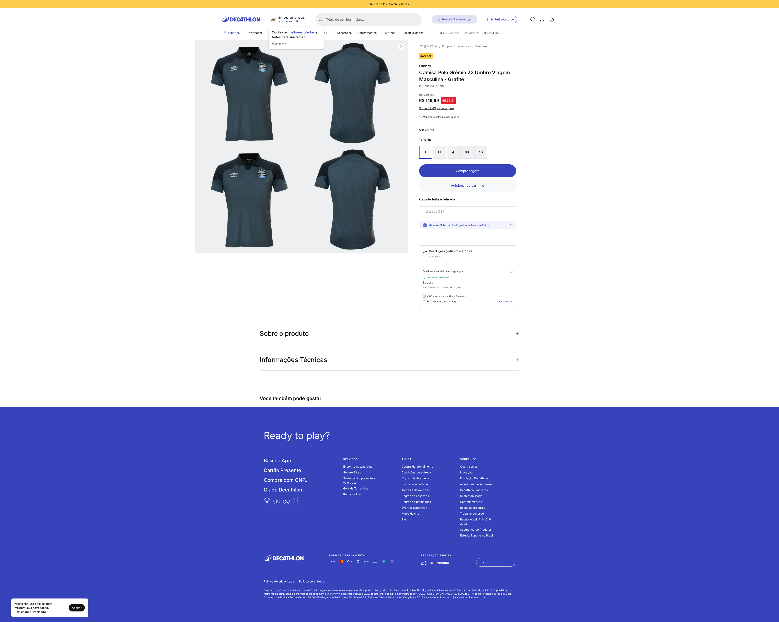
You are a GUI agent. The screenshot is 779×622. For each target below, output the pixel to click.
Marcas (390, 32)
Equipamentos (367, 32)
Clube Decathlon (449, 32)
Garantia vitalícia (471, 501)
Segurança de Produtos (476, 529)
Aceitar (77, 607)
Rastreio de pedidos (415, 484)
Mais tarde (279, 44)
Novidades (256, 32)
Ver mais (503, 301)
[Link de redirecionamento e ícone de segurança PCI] (432, 562)
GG (467, 152)
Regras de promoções (416, 501)
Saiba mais (435, 256)
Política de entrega (311, 581)
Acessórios (344, 32)
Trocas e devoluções (415, 490)
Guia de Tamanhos (355, 488)
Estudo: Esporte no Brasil (476, 535)
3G (481, 152)
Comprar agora (468, 171)
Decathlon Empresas (474, 490)
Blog (405, 519)
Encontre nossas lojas (357, 466)
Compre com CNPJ (286, 480)
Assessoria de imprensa (476, 484)
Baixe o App (277, 461)
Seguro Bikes (352, 472)
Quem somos (469, 466)
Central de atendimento (417, 466)
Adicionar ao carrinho (467, 185)
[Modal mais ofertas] (511, 271)
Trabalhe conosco (472, 513)
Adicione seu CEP (288, 21)
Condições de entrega (416, 472)
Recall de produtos (472, 507)
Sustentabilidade (471, 496)
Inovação (466, 472)
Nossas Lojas (491, 32)
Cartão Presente (282, 470)
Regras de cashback (415, 496)
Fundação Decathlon (474, 478)
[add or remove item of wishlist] (401, 47)
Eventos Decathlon (414, 507)
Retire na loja (352, 494)
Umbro (425, 66)
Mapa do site (410, 513)
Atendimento (471, 32)
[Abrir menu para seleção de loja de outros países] (495, 562)
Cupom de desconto (415, 478)
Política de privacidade (279, 581)
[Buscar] (320, 19)
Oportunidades (413, 32)
